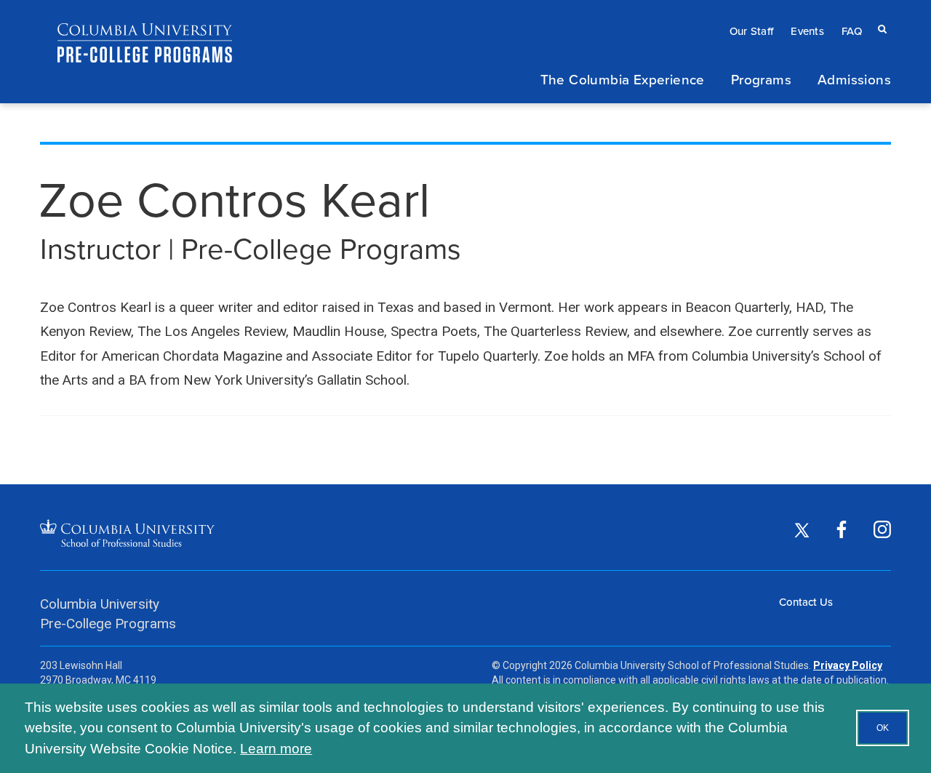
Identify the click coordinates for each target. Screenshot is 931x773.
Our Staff (752, 31)
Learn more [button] (276, 748)
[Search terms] (879, 15)
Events (807, 31)
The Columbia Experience (622, 79)
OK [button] (882, 728)
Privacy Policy (847, 665)
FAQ (852, 31)
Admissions (854, 79)
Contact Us (806, 601)
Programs (761, 79)
